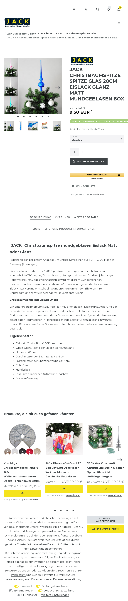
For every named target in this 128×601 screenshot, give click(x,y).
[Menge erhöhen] (83, 152)
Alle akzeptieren (105, 529)
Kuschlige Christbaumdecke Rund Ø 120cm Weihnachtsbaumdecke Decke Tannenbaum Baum (22, 472)
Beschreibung (40, 217)
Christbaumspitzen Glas (80, 33)
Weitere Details (86, 217)
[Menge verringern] (88, 152)
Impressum (18, 575)
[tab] (40, 217)
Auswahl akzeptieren (105, 520)
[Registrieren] (86, 9)
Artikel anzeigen (22, 493)
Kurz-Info (62, 217)
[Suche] (97, 9)
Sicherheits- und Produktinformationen (64, 228)
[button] (97, 176)
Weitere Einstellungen (55, 595)
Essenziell (26, 586)
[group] (22, 439)
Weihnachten (49, 33)
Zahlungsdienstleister (55, 586)
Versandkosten (97, 194)
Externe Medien (24, 590)
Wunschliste (86, 186)
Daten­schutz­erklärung (67, 579)
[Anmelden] (74, 9)
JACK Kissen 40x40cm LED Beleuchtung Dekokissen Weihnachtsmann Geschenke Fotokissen (63, 470)
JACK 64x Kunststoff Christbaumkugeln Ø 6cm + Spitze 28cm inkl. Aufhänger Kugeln (105, 470)
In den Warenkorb (90, 161)
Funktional (30, 595)
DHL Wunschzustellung (59, 590)
